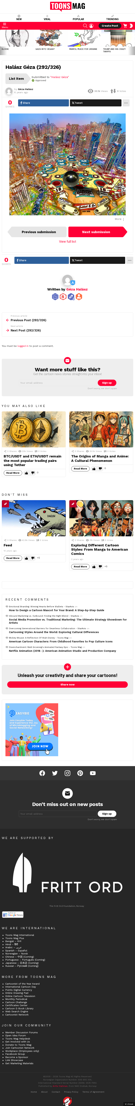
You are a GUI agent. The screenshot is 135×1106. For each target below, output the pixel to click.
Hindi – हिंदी (11, 944)
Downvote (33, 473)
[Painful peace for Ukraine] (84, 38)
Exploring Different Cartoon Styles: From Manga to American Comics (99, 549)
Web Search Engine (16, 1011)
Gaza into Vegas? (45, 49)
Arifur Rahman (60, 1086)
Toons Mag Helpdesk (17, 1038)
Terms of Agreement (93, 1092)
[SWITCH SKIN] (131, 25)
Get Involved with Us (17, 1041)
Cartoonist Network (16, 1014)
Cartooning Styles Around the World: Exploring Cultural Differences (54, 632)
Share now (67, 684)
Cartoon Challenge (16, 1002)
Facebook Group (15, 1054)
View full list (67, 241)
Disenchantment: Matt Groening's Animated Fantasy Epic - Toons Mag (45, 647)
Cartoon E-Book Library (19, 1008)
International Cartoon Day (20, 986)
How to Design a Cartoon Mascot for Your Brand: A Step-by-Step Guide (56, 610)
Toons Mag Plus (14, 938)
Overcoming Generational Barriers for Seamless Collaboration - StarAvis (47, 628)
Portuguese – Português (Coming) (25, 959)
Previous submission (39, 232)
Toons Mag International (19, 935)
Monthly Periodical (16, 999)
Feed (8, 545)
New (19, 19)
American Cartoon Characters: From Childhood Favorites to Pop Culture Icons (60, 641)
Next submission (96, 232)
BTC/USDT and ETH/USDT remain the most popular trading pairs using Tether (32, 460)
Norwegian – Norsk (16, 953)
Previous (2, 42)
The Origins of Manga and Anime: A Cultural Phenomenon (100, 458)
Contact (56, 1092)
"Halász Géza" (59, 77)
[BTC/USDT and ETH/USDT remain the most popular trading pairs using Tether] (34, 429)
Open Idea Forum (15, 1035)
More (118, 219)
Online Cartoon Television (20, 996)
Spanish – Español (16, 950)
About (44, 1092)
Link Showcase (14, 1060)
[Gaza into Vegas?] (51, 38)
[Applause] (79, 503)
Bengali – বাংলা (13, 941)
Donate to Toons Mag (18, 1044)
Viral (47, 19)
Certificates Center (16, 1005)
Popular (78, 19)
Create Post (110, 25)
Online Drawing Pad (16, 992)
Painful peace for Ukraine (83, 49)
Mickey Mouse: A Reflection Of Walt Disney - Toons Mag (38, 638)
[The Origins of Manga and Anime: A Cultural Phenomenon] (101, 429)
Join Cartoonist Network (19, 1047)
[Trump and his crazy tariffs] (118, 38)
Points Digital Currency (18, 989)
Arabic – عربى (13, 947)
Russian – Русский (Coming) (21, 965)
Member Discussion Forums (21, 1032)
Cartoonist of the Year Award (22, 983)
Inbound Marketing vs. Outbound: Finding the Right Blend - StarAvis (44, 616)
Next (133, 42)
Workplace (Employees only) (22, 1051)
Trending (112, 19)
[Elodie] (17, 38)
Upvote (26, 473)
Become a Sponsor (16, 1057)
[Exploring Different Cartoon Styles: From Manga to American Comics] (101, 518)
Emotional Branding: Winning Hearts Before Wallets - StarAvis (41, 606)
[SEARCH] (85, 25)
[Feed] (34, 518)
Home (34, 1092)
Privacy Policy (71, 1092)
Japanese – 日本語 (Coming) (22, 962)
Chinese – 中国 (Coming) (19, 956)
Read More (13, 473)
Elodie (5, 49)
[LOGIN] (91, 25)
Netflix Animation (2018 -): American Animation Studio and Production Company (62, 650)
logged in (23, 345)
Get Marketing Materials (19, 1063)
